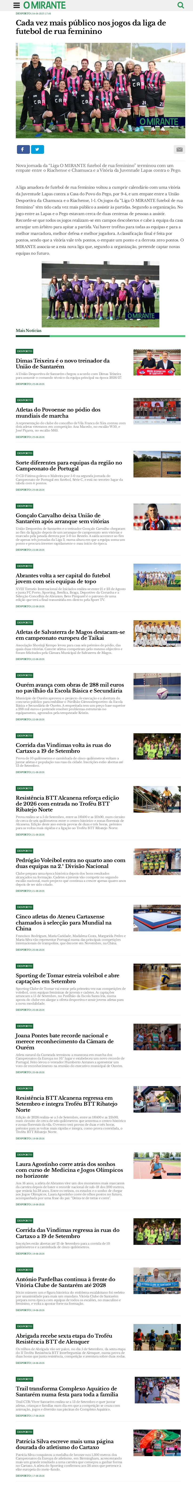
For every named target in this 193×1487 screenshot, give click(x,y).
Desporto (23, 13)
